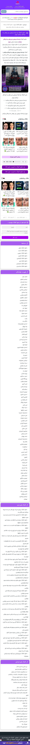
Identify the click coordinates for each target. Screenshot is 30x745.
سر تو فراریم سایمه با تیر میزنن (19, 672)
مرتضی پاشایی (23, 290)
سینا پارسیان (23, 282)
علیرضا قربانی (23, 423)
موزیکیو (25, 24)
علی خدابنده (24, 353)
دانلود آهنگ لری (23, 261)
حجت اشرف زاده (23, 311)
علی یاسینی (24, 316)
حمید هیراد (24, 313)
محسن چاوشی (23, 303)
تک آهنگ (24, 703)
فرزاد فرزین (24, 358)
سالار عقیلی (24, 284)
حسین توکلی (24, 483)
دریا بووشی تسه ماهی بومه (20, 714)
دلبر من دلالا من (23, 721)
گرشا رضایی (24, 332)
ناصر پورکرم (24, 494)
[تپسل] (1, 740)
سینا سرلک (24, 407)
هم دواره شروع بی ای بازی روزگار (19, 680)
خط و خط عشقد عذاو (22, 687)
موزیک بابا (24, 724)
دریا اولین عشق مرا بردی (21, 669)
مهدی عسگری (23, 478)
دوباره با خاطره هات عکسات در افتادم (18, 674)
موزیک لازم (24, 685)
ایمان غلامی (24, 460)
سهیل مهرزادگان (23, 368)
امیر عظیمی (24, 420)
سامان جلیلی (24, 350)
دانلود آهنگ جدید (19, 6)
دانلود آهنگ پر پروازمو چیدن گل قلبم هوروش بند (15, 619)
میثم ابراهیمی (23, 300)
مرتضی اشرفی (23, 279)
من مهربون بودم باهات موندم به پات (17, 698)
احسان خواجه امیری (22, 347)
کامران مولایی (23, 295)
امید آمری (24, 384)
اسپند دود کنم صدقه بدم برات (19, 690)
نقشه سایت (9, 6)
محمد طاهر (24, 475)
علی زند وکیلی (23, 366)
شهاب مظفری (23, 298)
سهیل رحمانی (23, 486)
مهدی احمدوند (23, 392)
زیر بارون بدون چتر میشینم (20, 682)
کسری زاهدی (24, 481)
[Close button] (29, 740)
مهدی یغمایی (23, 444)
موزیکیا (25, 706)
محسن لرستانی (23, 339)
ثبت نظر (15, 237)
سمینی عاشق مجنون (22, 716)
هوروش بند (24, 305)
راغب (26, 318)
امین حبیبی (24, 452)
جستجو (4, 11)
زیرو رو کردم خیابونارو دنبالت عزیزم (18, 711)
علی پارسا (24, 465)
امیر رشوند (24, 462)
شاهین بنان (24, 426)
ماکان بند (24, 321)
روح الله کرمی (24, 379)
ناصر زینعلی (24, 434)
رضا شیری (24, 342)
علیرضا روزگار (24, 402)
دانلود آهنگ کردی (22, 256)
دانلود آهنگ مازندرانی (21, 264)
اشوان (25, 457)
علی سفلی (24, 428)
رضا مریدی (24, 468)
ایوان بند (25, 371)
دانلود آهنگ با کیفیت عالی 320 (14, 167)
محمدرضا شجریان (22, 439)
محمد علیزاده (24, 418)
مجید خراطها (24, 410)
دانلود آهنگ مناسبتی (22, 266)
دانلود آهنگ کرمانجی (22, 258)
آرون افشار (24, 334)
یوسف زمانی (24, 386)
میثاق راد (24, 447)
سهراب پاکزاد (24, 489)
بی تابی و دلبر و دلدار (22, 666)
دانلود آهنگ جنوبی (22, 253)
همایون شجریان (23, 431)
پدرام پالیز (24, 389)
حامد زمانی (24, 455)
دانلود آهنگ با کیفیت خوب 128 (14, 172)
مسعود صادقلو (23, 287)
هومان (25, 499)
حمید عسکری (23, 376)
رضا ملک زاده (24, 470)
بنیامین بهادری (23, 496)
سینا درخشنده (23, 363)
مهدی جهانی (24, 381)
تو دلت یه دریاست (22, 708)
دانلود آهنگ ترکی (23, 248)
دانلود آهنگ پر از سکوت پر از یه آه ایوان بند (16, 551)
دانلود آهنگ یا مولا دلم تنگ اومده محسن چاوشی (15, 601)
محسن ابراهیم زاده (22, 324)
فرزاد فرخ (25, 345)
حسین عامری (24, 394)
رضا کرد (25, 449)
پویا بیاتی (24, 337)
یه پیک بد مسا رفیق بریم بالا (20, 677)
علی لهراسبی (24, 400)
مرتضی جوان (24, 473)
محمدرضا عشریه (23, 413)
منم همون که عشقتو (22, 727)
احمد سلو (24, 277)
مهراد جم (25, 308)
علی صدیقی (24, 415)
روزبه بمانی (24, 373)
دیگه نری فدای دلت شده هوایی (19, 700)
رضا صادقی (24, 292)
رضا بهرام (25, 326)
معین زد (25, 355)
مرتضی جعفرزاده (23, 360)
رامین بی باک (23, 491)
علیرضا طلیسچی (23, 329)
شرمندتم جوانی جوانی (21, 719)
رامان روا (25, 441)
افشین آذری (24, 397)
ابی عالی (25, 405)
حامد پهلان (24, 436)
